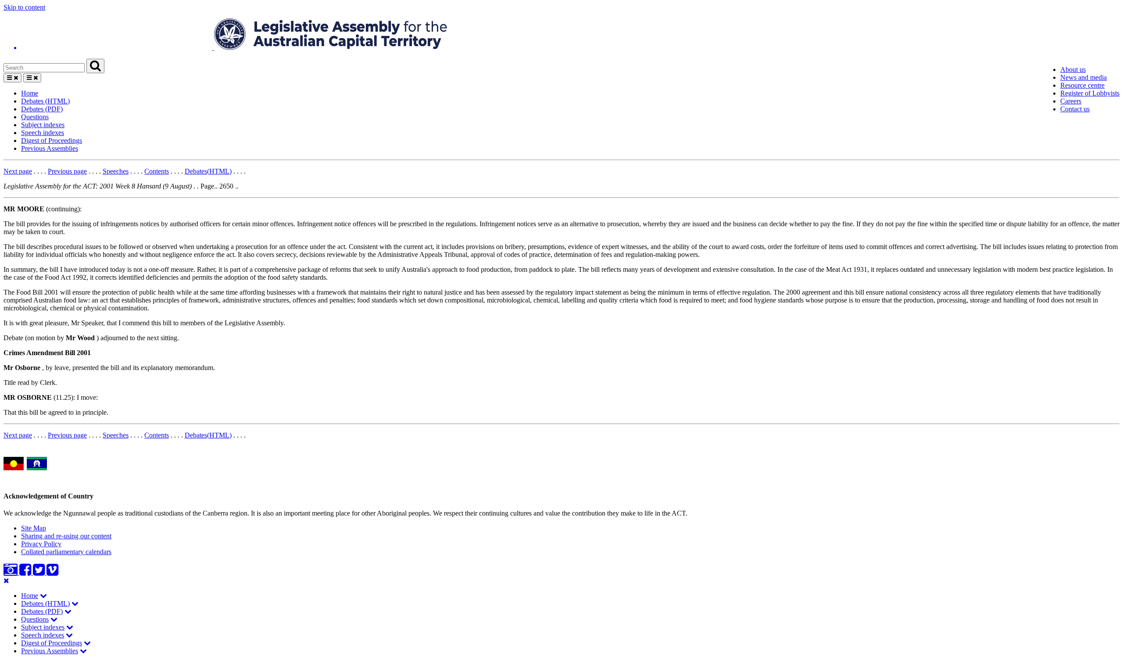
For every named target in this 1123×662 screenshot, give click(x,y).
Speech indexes (42, 132)
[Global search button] (95, 66)
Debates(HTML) (208, 171)
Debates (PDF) (42, 109)
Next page (18, 171)
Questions (35, 117)
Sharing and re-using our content (66, 536)
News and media (1083, 77)
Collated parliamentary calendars (66, 551)
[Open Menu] (12, 77)
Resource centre (1082, 85)
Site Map (33, 528)
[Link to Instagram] (11, 572)
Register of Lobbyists (1089, 93)
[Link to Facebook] (26, 572)
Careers (1070, 101)
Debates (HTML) (45, 101)
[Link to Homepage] (561, 35)
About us (1073, 69)
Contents (156, 171)
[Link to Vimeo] (52, 572)
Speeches (116, 171)
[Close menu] (6, 580)
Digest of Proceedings (51, 140)
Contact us (1075, 109)
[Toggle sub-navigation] (43, 595)
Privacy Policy (41, 544)
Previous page (67, 171)
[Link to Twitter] (39, 572)
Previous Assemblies (49, 148)
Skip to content (24, 7)
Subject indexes (42, 124)
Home (29, 93)
